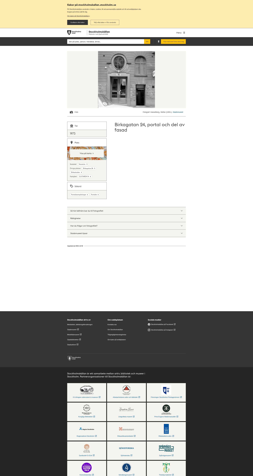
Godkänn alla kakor (77, 22)
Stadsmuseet (178, 112)
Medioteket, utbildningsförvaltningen (80, 324)
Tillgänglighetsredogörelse (117, 334)
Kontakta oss (112, 324)
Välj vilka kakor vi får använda (105, 22)
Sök (147, 42)
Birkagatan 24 (88, 168)
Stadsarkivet (71, 345)
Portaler (94, 194)
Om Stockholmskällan (115, 329)
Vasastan (82, 164)
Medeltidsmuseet (73, 334)
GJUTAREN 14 (84, 176)
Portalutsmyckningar (78, 194)
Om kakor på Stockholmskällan (78, 16)
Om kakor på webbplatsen (117, 340)
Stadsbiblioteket (72, 340)
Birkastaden (75, 172)
